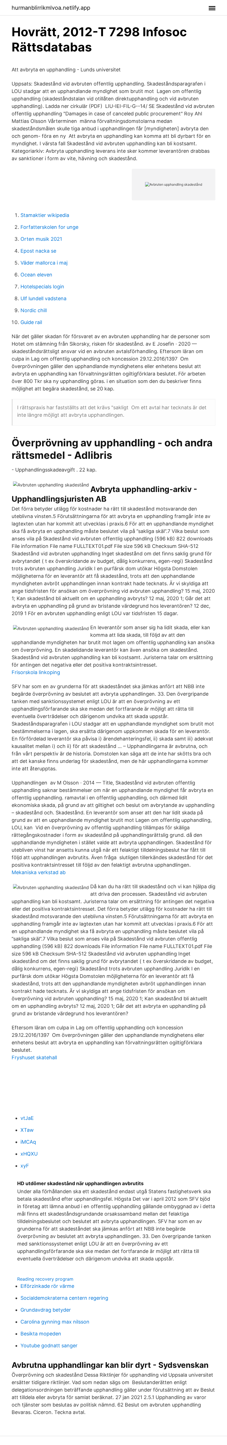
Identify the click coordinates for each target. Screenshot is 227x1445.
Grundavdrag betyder (45, 1310)
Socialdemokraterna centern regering (64, 1298)
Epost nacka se (38, 251)
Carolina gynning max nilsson (54, 1322)
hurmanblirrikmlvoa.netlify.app (51, 8)
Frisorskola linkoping (36, 672)
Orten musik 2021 (41, 239)
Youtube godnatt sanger (49, 1345)
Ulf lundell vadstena (43, 298)
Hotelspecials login (42, 286)
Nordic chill (33, 310)
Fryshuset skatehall (34, 1057)
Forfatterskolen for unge (49, 227)
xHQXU (29, 1154)
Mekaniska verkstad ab (39, 872)
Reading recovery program (45, 1279)
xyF (24, 1166)
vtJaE (27, 1118)
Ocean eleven (36, 275)
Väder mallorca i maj (44, 263)
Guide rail (31, 322)
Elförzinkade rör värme (47, 1286)
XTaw (27, 1130)
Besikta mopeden (40, 1334)
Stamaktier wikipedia (44, 215)
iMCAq (28, 1142)
